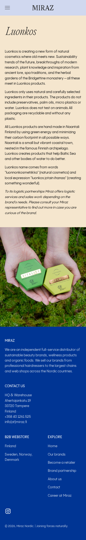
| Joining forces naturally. (51, 526)
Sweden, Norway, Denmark (18, 457)
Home (52, 446)
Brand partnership (62, 471)
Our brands (56, 454)
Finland (10, 446)
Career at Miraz (59, 495)
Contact (54, 487)
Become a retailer (61, 462)
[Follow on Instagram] (8, 511)
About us (55, 479)
